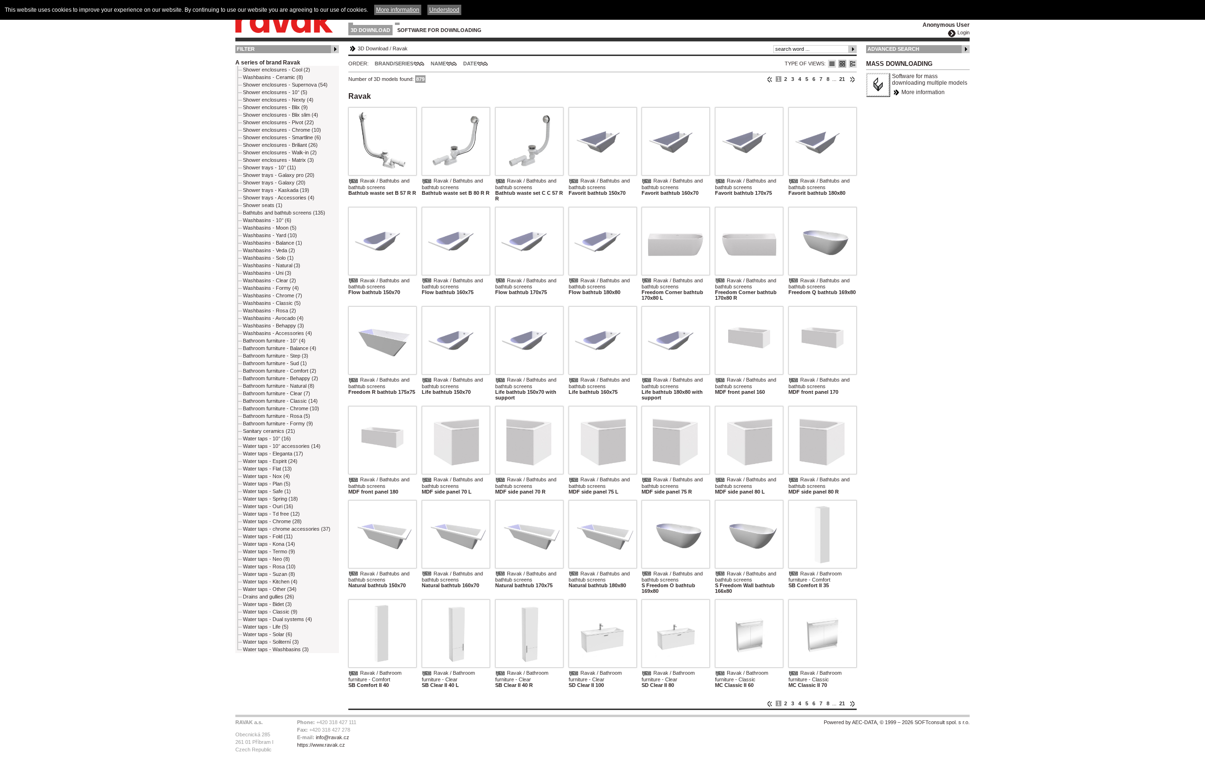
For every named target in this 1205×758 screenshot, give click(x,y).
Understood (444, 10)
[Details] (853, 64)
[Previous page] (769, 79)
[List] (832, 64)
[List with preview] (842, 64)
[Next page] (852, 79)
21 (842, 79)
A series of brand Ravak (267, 62)
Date (470, 63)
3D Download (370, 30)
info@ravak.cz (332, 737)
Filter (246, 49)
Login (963, 32)
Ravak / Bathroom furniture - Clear (448, 676)
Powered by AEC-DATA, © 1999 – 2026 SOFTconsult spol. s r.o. (897, 722)
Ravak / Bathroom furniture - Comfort (815, 577)
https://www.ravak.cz (321, 745)
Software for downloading (439, 30)
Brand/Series (394, 63)
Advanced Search (893, 49)
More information (923, 92)
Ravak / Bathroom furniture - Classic (741, 676)
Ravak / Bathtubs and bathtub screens (379, 184)
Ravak (400, 48)
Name (438, 63)
